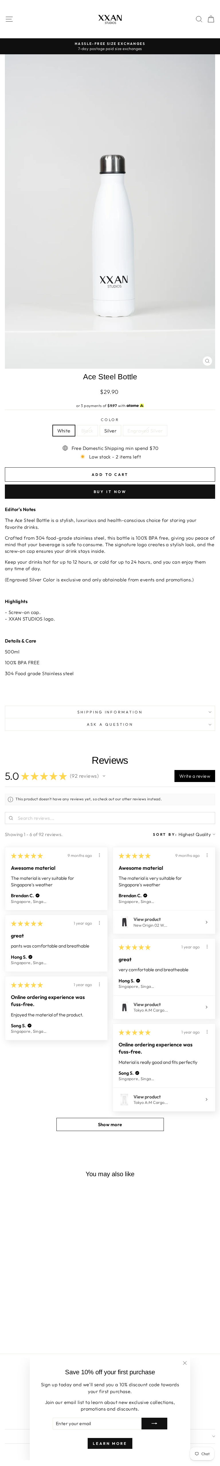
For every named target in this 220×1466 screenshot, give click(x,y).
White (63, 431)
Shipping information (110, 712)
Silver (110, 431)
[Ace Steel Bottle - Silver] (48, 1334)
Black (87, 431)
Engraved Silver (145, 431)
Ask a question (110, 724)
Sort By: (165, 834)
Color (110, 419)
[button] (104, 776)
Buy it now (110, 491)
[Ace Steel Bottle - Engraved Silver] (55, 1334)
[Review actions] (99, 855)
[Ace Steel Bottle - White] (35, 1334)
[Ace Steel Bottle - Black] (42, 1334)
